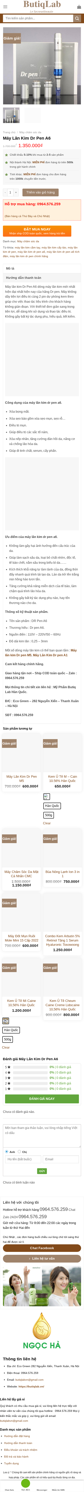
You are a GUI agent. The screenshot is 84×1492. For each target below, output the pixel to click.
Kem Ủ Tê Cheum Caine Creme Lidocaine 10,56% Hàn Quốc (63, 1005)
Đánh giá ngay (42, 1098)
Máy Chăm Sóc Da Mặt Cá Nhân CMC (21, 874)
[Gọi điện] (26, 1484)
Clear (47, 823)
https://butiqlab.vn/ (31, 1386)
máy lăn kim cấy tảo (54, 247)
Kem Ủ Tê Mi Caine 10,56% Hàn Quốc (21, 1003)
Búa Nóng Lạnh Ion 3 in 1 (63, 874)
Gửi (42, 1171)
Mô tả (10, 268)
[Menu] (5, 6)
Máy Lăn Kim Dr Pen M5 (21, 779)
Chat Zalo (9, 1490)
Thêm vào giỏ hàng (40, 192)
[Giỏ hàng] (79, 7)
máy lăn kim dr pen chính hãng (29, 256)
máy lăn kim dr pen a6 (31, 251)
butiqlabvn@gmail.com (29, 1379)
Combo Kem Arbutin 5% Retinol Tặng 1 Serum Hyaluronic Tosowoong (62, 940)
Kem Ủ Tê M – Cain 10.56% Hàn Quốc (62, 779)
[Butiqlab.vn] (42, 7)
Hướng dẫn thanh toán (23, 277)
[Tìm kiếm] (77, 18)
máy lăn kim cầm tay (27, 247)
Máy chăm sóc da (30, 132)
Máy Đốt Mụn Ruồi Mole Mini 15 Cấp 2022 (21, 938)
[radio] (47, 797)
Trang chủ (9, 132)
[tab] (42, 268)
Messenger (42, 1490)
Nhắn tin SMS (58, 1490)
